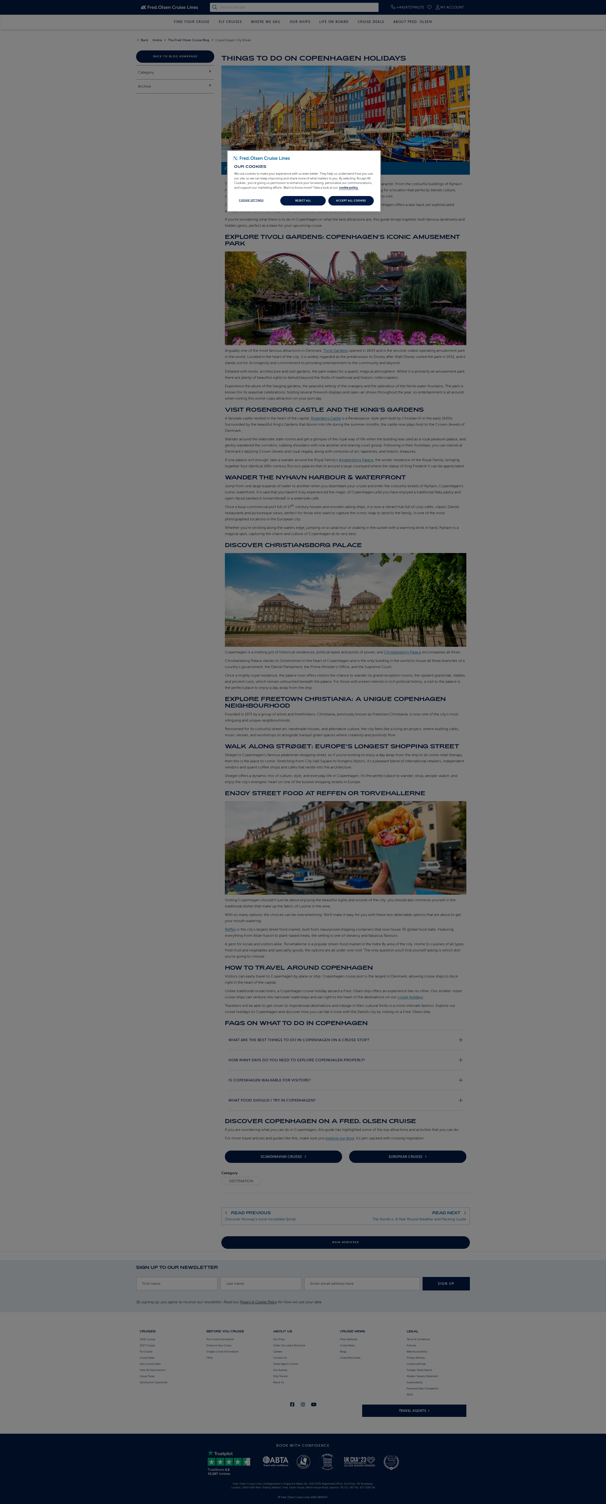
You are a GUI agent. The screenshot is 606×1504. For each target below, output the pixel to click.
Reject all (303, 200)
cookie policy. (349, 187)
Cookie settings (251, 200)
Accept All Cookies (351, 200)
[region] (304, 181)
